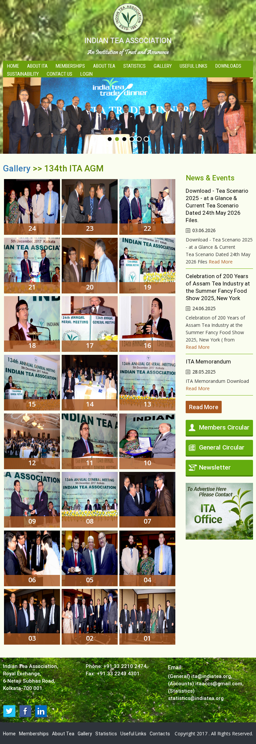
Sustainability (23, 74)
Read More (221, 261)
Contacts (160, 733)
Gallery (163, 66)
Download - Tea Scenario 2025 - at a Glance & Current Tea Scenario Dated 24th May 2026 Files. (217, 205)
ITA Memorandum (208, 361)
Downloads (228, 66)
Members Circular (224, 427)
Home (13, 66)
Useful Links (193, 66)
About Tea (104, 66)
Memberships (70, 66)
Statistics (134, 66)
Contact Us (59, 74)
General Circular (221, 447)
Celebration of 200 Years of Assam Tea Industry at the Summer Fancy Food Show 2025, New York (218, 287)
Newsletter (215, 467)
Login (86, 74)
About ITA (37, 66)
